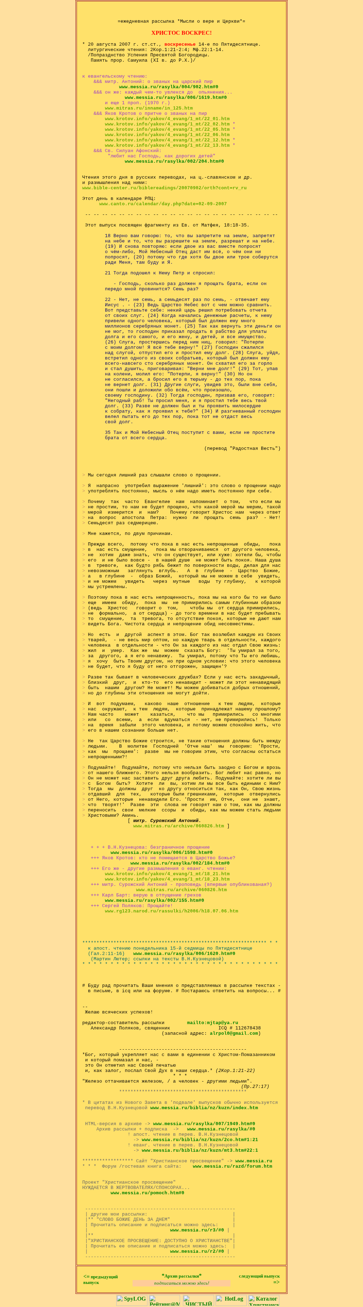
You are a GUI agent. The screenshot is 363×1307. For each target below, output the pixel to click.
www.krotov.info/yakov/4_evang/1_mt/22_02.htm (167, 124)
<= (100, 1279)
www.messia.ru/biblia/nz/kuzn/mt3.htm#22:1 (200, 1150)
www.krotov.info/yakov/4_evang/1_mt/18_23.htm (167, 879)
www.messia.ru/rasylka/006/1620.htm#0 (184, 953)
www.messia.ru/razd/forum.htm (232, 1166)
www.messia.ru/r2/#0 (197, 1251)
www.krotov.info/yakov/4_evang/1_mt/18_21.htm (167, 874)
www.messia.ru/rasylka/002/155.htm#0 (154, 900)
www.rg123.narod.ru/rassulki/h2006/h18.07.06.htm (171, 911)
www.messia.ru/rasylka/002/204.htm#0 (174, 161)
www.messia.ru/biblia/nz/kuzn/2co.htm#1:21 (200, 1140)
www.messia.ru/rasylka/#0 (221, 1129)
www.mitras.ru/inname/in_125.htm (149, 108)
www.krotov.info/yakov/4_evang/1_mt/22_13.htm (167, 145)
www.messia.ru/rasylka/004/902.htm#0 (168, 87)
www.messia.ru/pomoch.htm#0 (147, 1193)
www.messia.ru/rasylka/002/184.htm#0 (180, 863)
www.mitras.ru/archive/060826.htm (178, 826)
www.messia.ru (253, 1161)
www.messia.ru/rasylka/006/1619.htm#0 (176, 97)
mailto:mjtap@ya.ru (211, 1023)
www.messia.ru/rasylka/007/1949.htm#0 (204, 1124)
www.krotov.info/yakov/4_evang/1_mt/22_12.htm (167, 140)
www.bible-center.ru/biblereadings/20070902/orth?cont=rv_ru (164, 188)
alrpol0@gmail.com (234, 1033)
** (182, 1276)
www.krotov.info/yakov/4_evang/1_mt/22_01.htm (167, 119)
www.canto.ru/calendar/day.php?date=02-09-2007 (163, 204)
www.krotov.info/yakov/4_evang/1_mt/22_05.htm (167, 129)
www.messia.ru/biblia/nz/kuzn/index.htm (204, 1108)
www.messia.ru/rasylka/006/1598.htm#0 (162, 852)
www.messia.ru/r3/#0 (197, 1230)
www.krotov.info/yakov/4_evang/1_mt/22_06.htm (167, 135)
